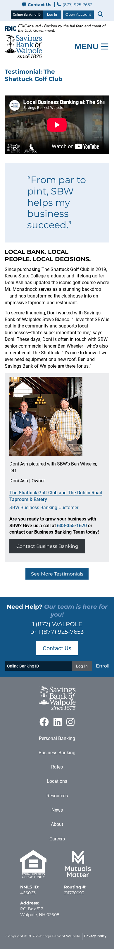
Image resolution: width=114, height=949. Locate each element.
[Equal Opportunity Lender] (33, 876)
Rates (57, 767)
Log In (52, 15)
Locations (57, 781)
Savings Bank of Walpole (58, 936)
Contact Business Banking (47, 546)
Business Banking (57, 752)
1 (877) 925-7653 (61, 631)
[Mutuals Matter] (78, 876)
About (57, 824)
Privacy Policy (95, 936)
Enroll (102, 666)
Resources (57, 795)
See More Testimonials (57, 574)
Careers (57, 839)
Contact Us (39, 4)
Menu (87, 46)
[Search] (100, 14)
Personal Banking (57, 738)
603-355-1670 (72, 525)
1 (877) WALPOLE (57, 624)
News (57, 810)
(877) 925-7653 (76, 4)
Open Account (78, 14)
